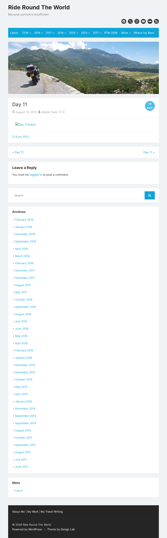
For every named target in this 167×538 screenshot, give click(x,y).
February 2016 (24, 350)
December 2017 (25, 270)
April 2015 (21, 394)
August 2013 (23, 430)
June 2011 (21, 466)
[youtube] (143, 21)
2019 (25, 32)
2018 (37, 32)
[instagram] (136, 21)
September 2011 (25, 445)
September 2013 (25, 423)
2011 (96, 32)
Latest (14, 32)
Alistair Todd (49, 112)
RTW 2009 (110, 32)
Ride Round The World (39, 7)
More (124, 32)
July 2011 (21, 459)
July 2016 (21, 321)
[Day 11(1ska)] (25, 124)
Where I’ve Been (144, 32)
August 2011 (23, 452)
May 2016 (21, 336)
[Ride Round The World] (83, 68)
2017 (49, 32)
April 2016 (21, 343)
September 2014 (25, 415)
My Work (32, 511)
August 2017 (23, 285)
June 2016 (21, 328)
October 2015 (23, 379)
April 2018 (21, 248)
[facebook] (123, 21)
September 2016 (25, 306)
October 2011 (23, 437)
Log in (19, 490)
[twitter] (130, 21)
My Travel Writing (52, 511)
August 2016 (23, 314)
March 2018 (22, 256)
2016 (60, 32)
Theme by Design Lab (61, 529)
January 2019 (23, 227)
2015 (72, 32)
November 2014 (25, 408)
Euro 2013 (22, 136)
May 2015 (21, 386)
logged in (36, 174)
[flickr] (149, 21)
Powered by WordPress (27, 529)
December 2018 (25, 234)
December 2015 (25, 365)
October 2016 (23, 299)
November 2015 (25, 372)
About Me (18, 511)
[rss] (156, 21)
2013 (84, 32)
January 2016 (23, 357)
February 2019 (24, 219)
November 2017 (25, 277)
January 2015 (23, 401)
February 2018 (24, 263)
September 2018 (25, 241)
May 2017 (21, 292)
